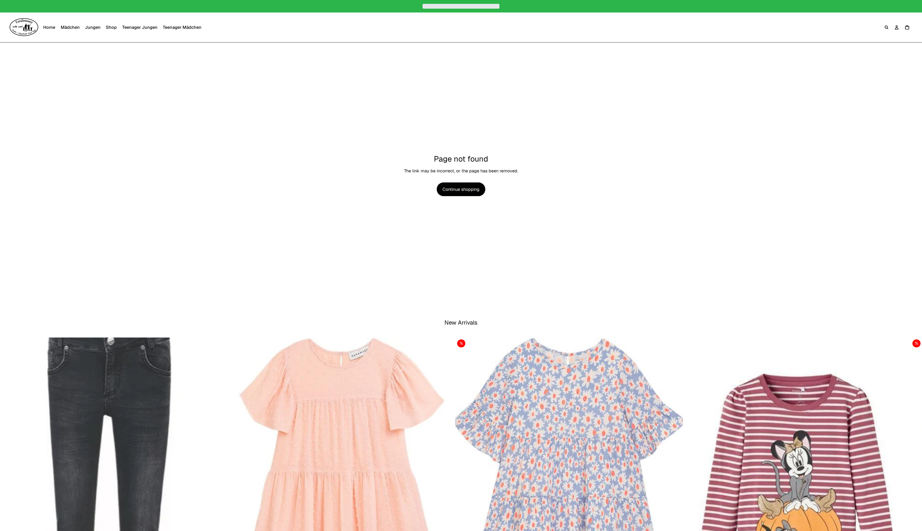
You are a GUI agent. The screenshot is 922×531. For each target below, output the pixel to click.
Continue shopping (461, 189)
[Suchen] (886, 27)
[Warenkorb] (907, 27)
